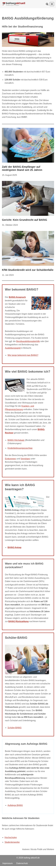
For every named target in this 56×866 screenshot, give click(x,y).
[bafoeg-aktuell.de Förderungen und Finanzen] (13, 4)
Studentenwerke (12, 842)
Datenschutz (22, 863)
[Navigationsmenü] (52, 4)
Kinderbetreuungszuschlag (20, 448)
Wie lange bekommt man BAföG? (23, 355)
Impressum (7, 863)
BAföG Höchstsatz (16, 440)
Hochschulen (11, 837)
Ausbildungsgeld (13, 348)
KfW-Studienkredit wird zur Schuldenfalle (27, 269)
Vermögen (25, 459)
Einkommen (10, 459)
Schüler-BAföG (14, 728)
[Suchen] (47, 4)
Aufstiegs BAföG (15, 805)
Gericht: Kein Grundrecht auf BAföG (24, 219)
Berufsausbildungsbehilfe (28, 341)
